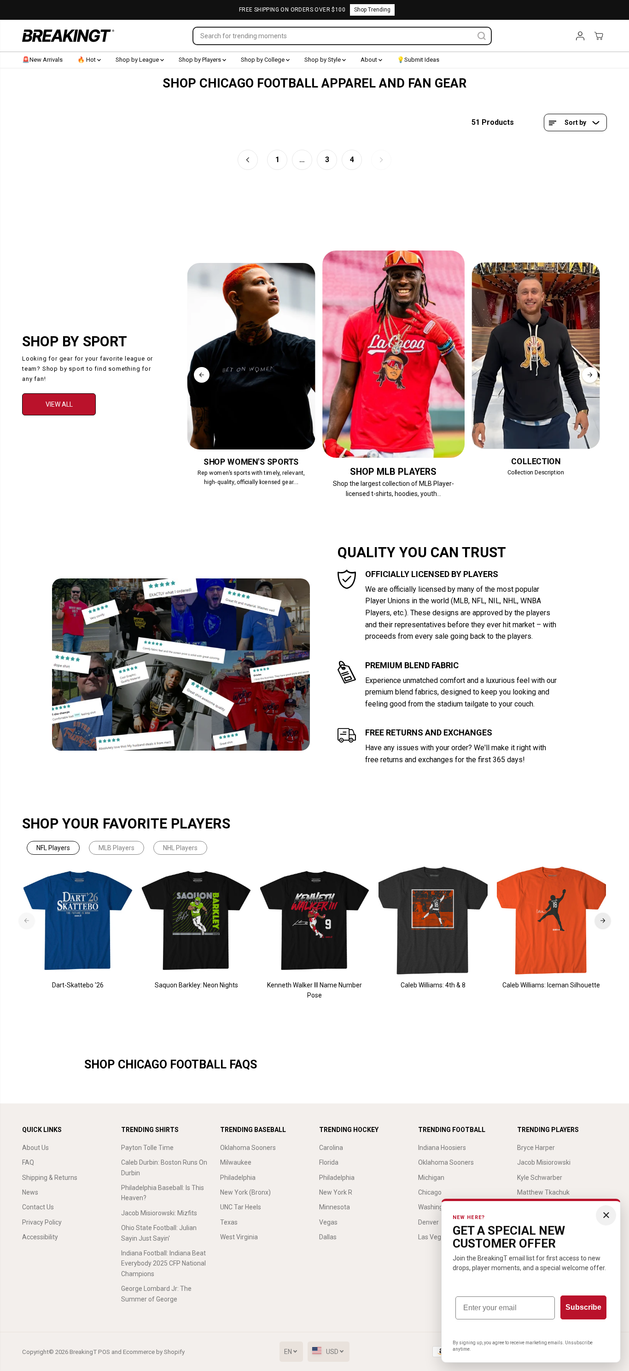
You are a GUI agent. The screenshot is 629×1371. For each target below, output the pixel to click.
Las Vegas (433, 1237)
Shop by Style (323, 59)
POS (104, 1351)
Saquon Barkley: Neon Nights (196, 985)
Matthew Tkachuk (543, 1192)
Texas (229, 1222)
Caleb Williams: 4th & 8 (433, 985)
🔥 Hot (87, 59)
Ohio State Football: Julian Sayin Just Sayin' (159, 1233)
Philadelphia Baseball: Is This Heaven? (162, 1193)
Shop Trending (372, 9)
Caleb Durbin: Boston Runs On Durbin (164, 1167)
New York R (335, 1192)
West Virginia (239, 1237)
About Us (35, 1147)
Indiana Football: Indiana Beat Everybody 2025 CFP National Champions (163, 1263)
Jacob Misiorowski (544, 1162)
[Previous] (202, 375)
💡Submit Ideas (418, 59)
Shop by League (138, 59)
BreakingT (83, 1351)
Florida (328, 1162)
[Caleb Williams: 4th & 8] (433, 920)
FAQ (28, 1162)
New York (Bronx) (245, 1192)
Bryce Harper (536, 1147)
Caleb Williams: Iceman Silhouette (551, 985)
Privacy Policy (42, 1222)
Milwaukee (235, 1162)
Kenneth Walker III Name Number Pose (314, 990)
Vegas (328, 1222)
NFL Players (53, 848)
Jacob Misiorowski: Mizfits (159, 1213)
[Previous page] (247, 159)
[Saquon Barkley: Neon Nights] (196, 920)
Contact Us (38, 1207)
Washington (435, 1207)
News (30, 1192)
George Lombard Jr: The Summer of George (156, 1293)
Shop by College (263, 59)
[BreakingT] (68, 35)
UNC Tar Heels (240, 1207)
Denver (428, 1222)
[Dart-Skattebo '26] (78, 920)
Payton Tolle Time (147, 1147)
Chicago (430, 1192)
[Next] (590, 375)
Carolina (331, 1147)
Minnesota (334, 1207)
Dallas (328, 1237)
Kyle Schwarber (539, 1177)
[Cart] (598, 36)
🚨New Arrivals (42, 59)
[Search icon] (482, 36)
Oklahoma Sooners (248, 1147)
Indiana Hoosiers (442, 1147)
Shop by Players (200, 59)
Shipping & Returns (49, 1177)
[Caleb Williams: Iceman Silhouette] (551, 920)
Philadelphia (238, 1177)
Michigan (431, 1177)
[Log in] (580, 36)
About (370, 59)
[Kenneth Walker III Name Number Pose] (314, 920)
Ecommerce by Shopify (154, 1351)
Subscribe (583, 1307)
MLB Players (116, 848)
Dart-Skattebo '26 (78, 985)
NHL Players (180, 848)
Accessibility (40, 1237)
